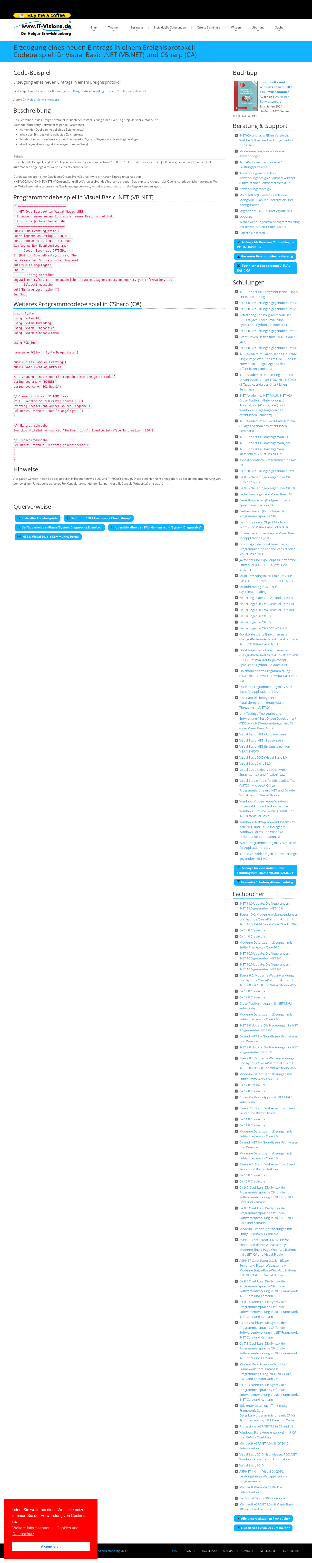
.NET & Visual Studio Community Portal (50, 537)
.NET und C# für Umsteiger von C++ (264, 437)
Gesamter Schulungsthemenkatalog (267, 882)
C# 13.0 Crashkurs (252, 991)
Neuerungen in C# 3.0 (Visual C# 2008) (266, 604)
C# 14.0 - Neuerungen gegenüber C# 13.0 (268, 303)
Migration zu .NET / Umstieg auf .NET (265, 211)
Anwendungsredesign (255, 189)
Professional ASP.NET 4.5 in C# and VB (266, 1426)
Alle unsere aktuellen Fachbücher (265, 1518)
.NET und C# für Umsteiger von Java (265, 443)
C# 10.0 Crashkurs (252, 1175)
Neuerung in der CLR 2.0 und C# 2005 (266, 598)
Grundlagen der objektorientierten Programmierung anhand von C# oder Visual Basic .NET (267, 549)
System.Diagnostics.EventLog (83, 91)
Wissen (236, 27)
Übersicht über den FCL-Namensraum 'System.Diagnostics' (158, 527)
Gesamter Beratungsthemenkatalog (267, 256)
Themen (113, 27)
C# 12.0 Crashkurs (252, 1085)
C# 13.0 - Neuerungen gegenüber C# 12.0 (268, 309)
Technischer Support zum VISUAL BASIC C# (263, 268)
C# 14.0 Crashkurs (252, 930)
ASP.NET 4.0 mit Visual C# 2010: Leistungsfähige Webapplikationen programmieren (264, 1476)
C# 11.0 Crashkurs (252, 1119)
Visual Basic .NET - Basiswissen (261, 740)
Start (94, 27)
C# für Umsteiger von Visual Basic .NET (267, 494)
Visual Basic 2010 (251, 1465)
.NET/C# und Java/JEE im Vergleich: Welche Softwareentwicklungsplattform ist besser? (267, 140)
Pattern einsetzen (252, 233)
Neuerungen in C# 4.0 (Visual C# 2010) (266, 610)
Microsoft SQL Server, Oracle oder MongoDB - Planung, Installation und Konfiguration (266, 200)
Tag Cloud (209, 1551)
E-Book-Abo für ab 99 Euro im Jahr (265, 1528)
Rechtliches (290, 1551)
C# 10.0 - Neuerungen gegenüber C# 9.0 (267, 471)
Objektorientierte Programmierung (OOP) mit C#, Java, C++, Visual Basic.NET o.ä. (268, 676)
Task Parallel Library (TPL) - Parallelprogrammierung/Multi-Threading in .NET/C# (261, 702)
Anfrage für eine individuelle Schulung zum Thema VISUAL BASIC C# (265, 870)
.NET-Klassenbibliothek (131, 91)
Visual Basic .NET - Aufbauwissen (262, 734)
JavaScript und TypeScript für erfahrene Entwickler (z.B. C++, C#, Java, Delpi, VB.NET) (267, 565)
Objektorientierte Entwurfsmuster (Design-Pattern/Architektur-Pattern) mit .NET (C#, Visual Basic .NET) (268, 639)
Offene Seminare (208, 27)
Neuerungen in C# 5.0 (255, 616)
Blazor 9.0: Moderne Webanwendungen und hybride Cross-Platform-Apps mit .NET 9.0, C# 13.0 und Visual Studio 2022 (267, 980)
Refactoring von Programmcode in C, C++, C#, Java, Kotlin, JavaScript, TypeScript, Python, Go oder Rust (265, 320)
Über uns (258, 27)
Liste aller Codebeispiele (40, 518)
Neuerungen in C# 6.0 (255, 622)
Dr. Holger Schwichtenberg (40, 100)
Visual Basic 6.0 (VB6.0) (255, 763)
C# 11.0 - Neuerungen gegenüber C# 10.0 (268, 348)
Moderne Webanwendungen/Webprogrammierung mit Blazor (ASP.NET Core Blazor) (269, 222)
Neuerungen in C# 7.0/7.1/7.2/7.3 (263, 628)
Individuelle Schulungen (170, 27)
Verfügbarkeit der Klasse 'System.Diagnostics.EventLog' (62, 527)
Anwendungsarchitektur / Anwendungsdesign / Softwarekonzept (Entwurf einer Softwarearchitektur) (267, 178)
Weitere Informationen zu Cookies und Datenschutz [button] (45, 1531)
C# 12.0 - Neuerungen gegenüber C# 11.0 (268, 331)
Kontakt (247, 1551)
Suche (279, 27)
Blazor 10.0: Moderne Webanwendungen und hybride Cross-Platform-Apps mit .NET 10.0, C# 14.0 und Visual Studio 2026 (268, 919)
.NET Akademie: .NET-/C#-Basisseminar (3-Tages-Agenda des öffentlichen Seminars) (267, 426)
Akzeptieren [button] (51, 1546)
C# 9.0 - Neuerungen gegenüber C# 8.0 (267, 488)
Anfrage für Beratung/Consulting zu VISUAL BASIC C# (265, 244)
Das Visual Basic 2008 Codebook (262, 1498)
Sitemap (228, 1551)
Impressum (267, 1551)
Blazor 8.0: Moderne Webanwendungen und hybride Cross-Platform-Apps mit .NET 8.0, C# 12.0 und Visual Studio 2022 (267, 1063)
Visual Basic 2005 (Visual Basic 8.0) (263, 757)
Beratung (136, 27)
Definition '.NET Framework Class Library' (101, 518)
